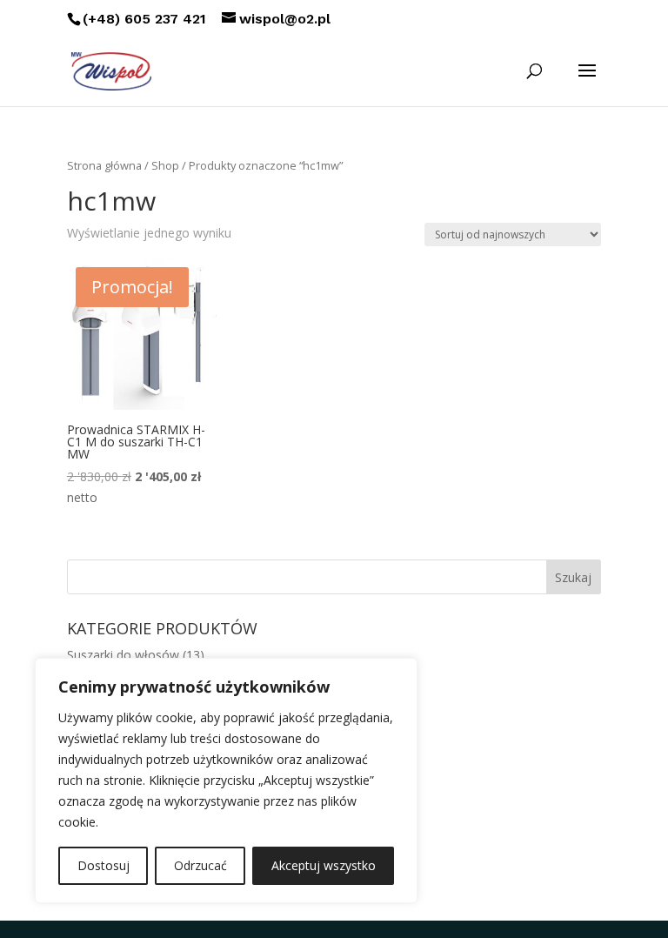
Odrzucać (200, 865)
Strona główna (104, 165)
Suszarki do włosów (123, 655)
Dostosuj (103, 865)
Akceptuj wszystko (323, 865)
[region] (226, 780)
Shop (165, 165)
